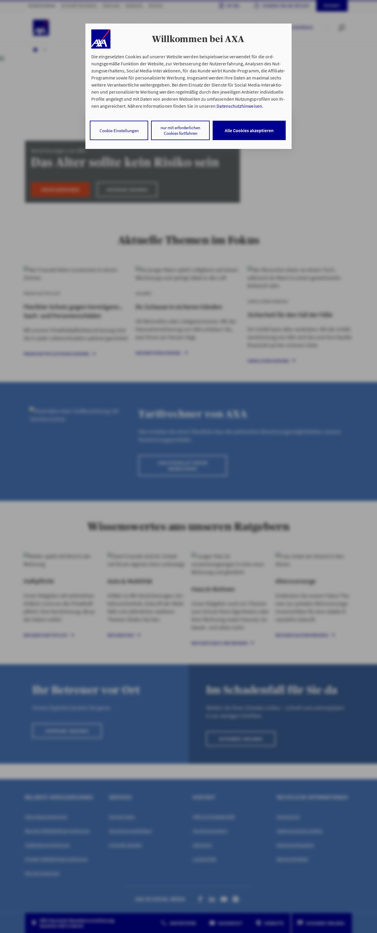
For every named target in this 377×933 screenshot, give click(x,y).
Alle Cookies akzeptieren (249, 130)
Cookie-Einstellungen (119, 130)
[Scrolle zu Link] (100, 39)
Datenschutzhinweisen (239, 106)
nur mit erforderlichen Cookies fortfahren (180, 130)
